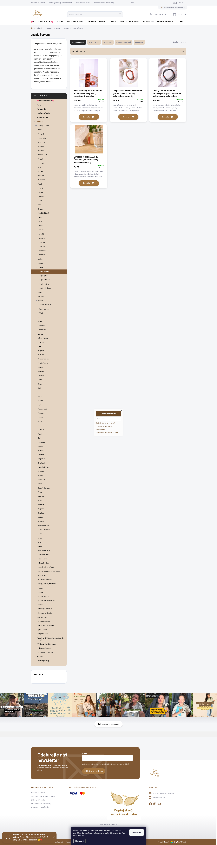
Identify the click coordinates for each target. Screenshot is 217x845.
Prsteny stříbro (43, 596)
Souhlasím (136, 832)
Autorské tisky (42, 109)
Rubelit (40, 417)
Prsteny (40, 592)
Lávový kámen (43, 338)
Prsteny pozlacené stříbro (47, 600)
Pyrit (39, 405)
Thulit (40, 500)
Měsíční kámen (43, 363)
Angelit (40, 159)
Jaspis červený (44, 271)
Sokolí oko (41, 480)
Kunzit (40, 317)
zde (82, 835)
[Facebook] (150, 803)
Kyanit (40, 321)
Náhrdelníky (42, 575)
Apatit (40, 167)
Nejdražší (108, 42)
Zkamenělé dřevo (44, 525)
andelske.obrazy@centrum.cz (163, 793)
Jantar (40, 263)
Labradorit (42, 326)
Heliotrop (41, 230)
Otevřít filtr (78, 51)
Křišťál (40, 313)
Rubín (40, 421)
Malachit (41, 355)
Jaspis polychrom (45, 288)
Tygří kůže (41, 509)
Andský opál (42, 155)
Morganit (41, 371)
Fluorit (40, 217)
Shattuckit (41, 463)
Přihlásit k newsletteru (108, 413)
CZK (179, 3)
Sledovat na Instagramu (110, 724)
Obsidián (41, 376)
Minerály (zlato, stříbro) (46, 567)
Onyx (40, 384)
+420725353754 (159, 798)
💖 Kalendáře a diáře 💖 (45, 101)
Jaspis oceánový (44, 284)
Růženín (41, 430)
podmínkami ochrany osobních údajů (116, 764)
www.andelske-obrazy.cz (108, 825)
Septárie (41, 450)
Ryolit (40, 434)
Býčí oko (41, 192)
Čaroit (40, 205)
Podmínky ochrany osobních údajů (60, 3)
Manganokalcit (43, 359)
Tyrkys (40, 517)
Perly (40, 396)
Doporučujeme (78, 42)
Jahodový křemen (45, 305)
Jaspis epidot (43, 275)
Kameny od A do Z (44, 126)
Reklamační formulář (83, 3)
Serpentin (41, 459)
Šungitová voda (43, 634)
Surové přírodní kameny (46, 625)
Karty (39, 105)
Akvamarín (42, 138)
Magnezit (41, 351)
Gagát (40, 221)
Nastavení (79, 841)
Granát (40, 226)
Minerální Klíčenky (44, 550)
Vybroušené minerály (45, 648)
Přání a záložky (42, 117)
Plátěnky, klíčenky (43, 113)
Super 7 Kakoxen (44, 488)
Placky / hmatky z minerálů (47, 584)
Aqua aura (41, 171)
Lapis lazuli (42, 330)
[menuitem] (43, 21)
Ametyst (41, 151)
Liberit (40, 346)
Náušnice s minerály (45, 580)
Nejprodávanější (123, 42)
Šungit (40, 492)
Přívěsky (40, 605)
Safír (39, 438)
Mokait (40, 367)
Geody (40, 538)
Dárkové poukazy (43, 661)
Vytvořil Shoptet (163, 842)
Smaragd (41, 471)
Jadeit (40, 259)
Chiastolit (41, 246)
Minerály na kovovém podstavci (49, 571)
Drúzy (40, 534)
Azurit (40, 184)
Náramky (40, 656)
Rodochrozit (42, 409)
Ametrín (41, 146)
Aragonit (41, 176)
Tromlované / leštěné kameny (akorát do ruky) (51, 639)
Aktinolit (41, 134)
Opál (39, 388)
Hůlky (39, 542)
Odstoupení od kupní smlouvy (104, 3)
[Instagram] (155, 803)
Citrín (40, 201)
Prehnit (40, 400)
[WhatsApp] (159, 803)
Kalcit (40, 292)
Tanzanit (41, 496)
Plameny (41, 588)
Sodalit (40, 475)
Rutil (39, 425)
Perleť (40, 392)
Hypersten (41, 238)
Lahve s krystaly (43, 563)
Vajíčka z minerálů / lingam (47, 644)
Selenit (40, 446)
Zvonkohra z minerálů (45, 652)
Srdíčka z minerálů (44, 621)
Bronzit (40, 188)
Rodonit (41, 413)
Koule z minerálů (43, 555)
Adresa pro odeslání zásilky (40, 807)
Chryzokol (41, 255)
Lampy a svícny (43, 559)
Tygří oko (41, 513)
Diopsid (40, 209)
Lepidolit (41, 342)
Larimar (41, 334)
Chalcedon (42, 242)
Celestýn (41, 196)
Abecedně (139, 42)
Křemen (41, 301)
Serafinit (41, 455)
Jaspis (40, 267)
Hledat (120, 14)
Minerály (40, 121)
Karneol (41, 296)
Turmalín (41, 505)
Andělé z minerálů (44, 530)
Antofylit (41, 163)
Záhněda (41, 521)
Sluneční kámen (43, 467)
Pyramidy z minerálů (45, 609)
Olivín (40, 380)
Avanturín (41, 180)
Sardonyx (41, 442)
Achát (40, 130)
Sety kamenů (42, 617)
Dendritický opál (43, 213)
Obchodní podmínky (38, 3)
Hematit (41, 234)
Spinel (40, 484)
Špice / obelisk (42, 630)
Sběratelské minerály (45, 613)
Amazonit (41, 142)
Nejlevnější (94, 42)
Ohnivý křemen (44, 309)
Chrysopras (42, 251)
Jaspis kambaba (44, 280)
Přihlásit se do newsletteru (93, 771)
